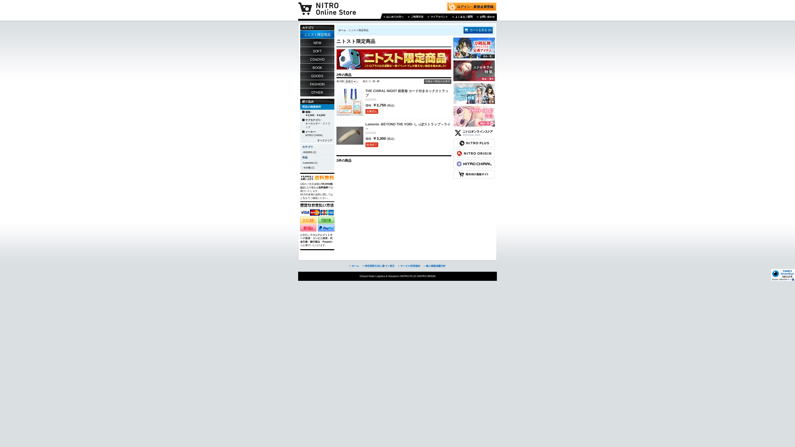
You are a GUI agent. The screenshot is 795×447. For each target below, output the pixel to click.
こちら (304, 198)
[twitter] (474, 130)
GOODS (307, 152)
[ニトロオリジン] (474, 151)
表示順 (340, 81)
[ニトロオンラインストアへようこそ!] (327, 5)
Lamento (308, 162)
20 (373, 81)
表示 (365, 81)
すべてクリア (324, 140)
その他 (307, 167)
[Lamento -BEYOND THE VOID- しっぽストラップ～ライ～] (349, 135)
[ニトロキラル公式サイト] (474, 161)
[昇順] (358, 81)
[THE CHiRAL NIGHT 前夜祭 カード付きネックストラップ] (349, 102)
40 (378, 81)
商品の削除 (303, 112)
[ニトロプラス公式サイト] (474, 141)
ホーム (342, 30)
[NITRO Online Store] (474, 172)
